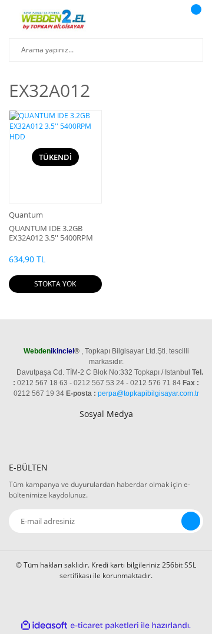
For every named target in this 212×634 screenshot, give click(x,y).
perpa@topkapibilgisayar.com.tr (148, 393)
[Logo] (55, 20)
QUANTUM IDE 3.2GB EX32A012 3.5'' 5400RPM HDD (51, 232)
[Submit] (190, 521)
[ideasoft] (44, 625)
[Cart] (194, 20)
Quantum (26, 214)
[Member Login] (168, 20)
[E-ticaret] (104, 625)
